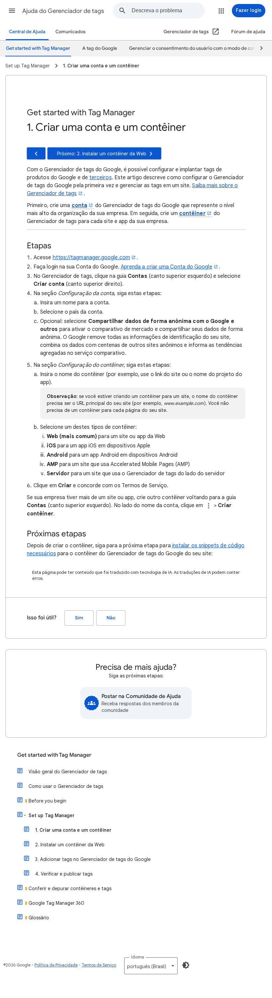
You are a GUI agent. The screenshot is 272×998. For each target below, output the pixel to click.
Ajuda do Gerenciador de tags (63, 11)
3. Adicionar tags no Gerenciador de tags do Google (93, 859)
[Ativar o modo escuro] (186, 965)
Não (110, 618)
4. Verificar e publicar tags (64, 874)
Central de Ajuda (27, 32)
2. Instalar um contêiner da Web (69, 845)
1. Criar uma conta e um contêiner (73, 830)
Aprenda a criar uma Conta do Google (166, 267)
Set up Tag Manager (52, 815)
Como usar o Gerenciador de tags (66, 786)
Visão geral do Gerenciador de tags (68, 772)
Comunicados (70, 32)
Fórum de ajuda (248, 32)
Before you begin (47, 801)
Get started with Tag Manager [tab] (38, 48)
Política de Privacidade (56, 964)
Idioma (137, 957)
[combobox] (168, 10)
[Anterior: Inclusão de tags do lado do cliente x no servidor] (36, 153)
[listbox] (151, 965)
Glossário (39, 918)
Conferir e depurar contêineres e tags (70, 888)
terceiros (100, 177)
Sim (79, 618)
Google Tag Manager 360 (56, 903)
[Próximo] (258, 48)
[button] (12, 11)
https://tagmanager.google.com (91, 257)
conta (79, 205)
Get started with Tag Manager (54, 755)
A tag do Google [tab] (99, 48)
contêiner (192, 213)
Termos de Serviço (99, 964)
